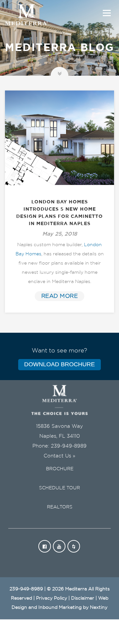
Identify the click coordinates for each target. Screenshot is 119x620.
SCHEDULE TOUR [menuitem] (59, 488)
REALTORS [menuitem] (59, 507)
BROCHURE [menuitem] (59, 469)
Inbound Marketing (60, 607)
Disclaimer (82, 598)
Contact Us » (59, 455)
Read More (59, 296)
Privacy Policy (51, 598)
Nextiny (98, 607)
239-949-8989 (69, 446)
